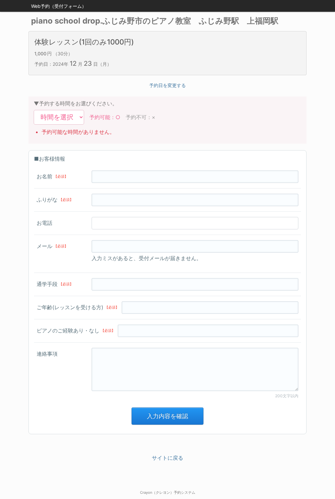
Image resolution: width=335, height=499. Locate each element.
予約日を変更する (167, 85)
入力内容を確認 (167, 416)
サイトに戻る (167, 457)
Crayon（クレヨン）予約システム (167, 492)
